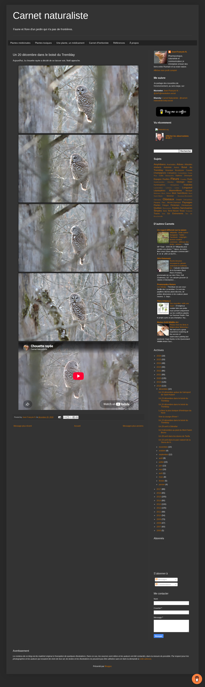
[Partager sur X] (70, 417)
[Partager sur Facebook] (73, 417)
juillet (161, 462)
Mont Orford (166, 193)
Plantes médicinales (20, 43)
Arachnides (171, 164)
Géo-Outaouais (164, 258)
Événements (177, 213)
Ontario (179, 200)
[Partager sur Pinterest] (76, 417)
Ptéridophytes (186, 205)
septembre (164, 454)
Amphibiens (160, 164)
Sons (165, 211)
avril (161, 473)
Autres (176, 167)
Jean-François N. (179, 52)
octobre (162, 451)
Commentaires (164, 584)
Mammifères (175, 190)
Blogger (108, 666)
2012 (159, 508)
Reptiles (175, 208)
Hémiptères (174, 185)
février (162, 481)
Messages (162, 579)
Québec (158, 208)
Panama (157, 202)
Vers (163, 214)
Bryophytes (179, 170)
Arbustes (188, 164)
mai (161, 469)
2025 (159, 359)
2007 (159, 527)
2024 (159, 363)
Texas (182, 211)
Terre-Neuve (173, 211)
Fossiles (183, 179)
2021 (159, 375)
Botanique (169, 170)
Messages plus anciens (133, 426)
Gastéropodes (159, 182)
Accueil (77, 426)
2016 (159, 493)
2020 (159, 378)
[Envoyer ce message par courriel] (64, 417)
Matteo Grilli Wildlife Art (167, 322)
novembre (163, 447)
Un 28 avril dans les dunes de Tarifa (174, 436)
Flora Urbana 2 (164, 301)
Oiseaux (168, 199)
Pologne (165, 205)
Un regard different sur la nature (171, 230)
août (161, 458)
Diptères (179, 175)
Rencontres (167, 208)
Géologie (180, 182)
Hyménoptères (159, 185)
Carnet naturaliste (50, 15)
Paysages (187, 202)
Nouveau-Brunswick (185, 196)
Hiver (190, 182)
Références (119, 43)
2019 (159, 382)
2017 (159, 489)
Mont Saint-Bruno (180, 193)
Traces (157, 213)
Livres (177, 188)
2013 (159, 504)
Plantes (157, 205)
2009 (159, 519)
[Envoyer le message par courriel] (59, 417)
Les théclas (162, 287)
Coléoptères (172, 173)
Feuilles (166, 179)
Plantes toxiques (43, 43)
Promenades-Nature (166, 284)
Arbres (180, 164)
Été (168, 214)
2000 (159, 530)
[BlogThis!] (67, 417)
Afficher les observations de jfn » (177, 137)
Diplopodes (169, 175)
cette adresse (145, 659)
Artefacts (157, 167)
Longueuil (187, 187)
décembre (163, 389)
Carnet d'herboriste (99, 43)
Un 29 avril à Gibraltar (168, 426)
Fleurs (175, 178)
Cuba (161, 175)
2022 (159, 371)
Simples (158, 210)
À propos (134, 43)
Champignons (160, 173)
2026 (159, 356)
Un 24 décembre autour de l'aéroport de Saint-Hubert (175, 393)
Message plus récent (23, 426)
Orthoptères (187, 200)
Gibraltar (170, 182)
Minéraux (157, 193)
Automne (168, 167)
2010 (159, 515)
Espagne (158, 179)
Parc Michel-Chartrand (171, 202)
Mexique (189, 191)
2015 (159, 497)
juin (161, 466)
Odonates (157, 200)
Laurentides (158, 188)
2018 (159, 386)
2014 (159, 500)
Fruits (189, 179)
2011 (159, 512)
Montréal (170, 196)
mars (161, 477)
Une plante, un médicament (70, 43)
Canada (189, 170)
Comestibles (182, 173)
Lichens (169, 188)
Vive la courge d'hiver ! (168, 417)
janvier (162, 484)
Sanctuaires (186, 208)
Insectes (188, 184)
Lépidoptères (159, 190)
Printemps (175, 205)
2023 (159, 367)
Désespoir (188, 175)
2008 (159, 523)
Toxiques (189, 211)
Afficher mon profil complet (165, 70)
